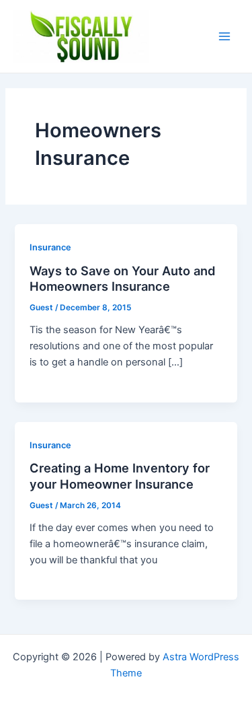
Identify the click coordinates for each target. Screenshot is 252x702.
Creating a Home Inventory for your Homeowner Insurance (120, 475)
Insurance (50, 247)
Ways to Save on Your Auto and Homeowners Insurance (123, 278)
